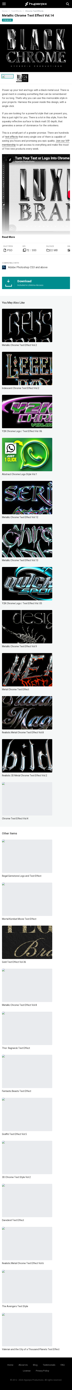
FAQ (63, 1364)
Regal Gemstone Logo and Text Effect (21, 876)
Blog (35, 1364)
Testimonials (49, 1364)
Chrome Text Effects (34, 11)
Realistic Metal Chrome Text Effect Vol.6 (23, 1263)
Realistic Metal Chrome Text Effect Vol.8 (23, 732)
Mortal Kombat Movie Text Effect (19, 919)
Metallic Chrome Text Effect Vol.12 (20, 517)
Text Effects (16, 11)
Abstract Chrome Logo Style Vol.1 (19, 474)
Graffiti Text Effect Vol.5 (14, 1134)
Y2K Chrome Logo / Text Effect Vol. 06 (22, 431)
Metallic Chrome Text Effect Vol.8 (19, 1005)
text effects (11, 137)
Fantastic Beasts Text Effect (16, 1091)
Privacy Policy (42, 1370)
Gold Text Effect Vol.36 (14, 962)
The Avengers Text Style (15, 1306)
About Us (23, 1364)
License (26, 1370)
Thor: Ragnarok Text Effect (16, 1048)
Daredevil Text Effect (13, 1220)
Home (5, 11)
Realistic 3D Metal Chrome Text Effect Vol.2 (24, 775)
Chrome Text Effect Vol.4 (15, 818)
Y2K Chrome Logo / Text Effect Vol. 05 (22, 603)
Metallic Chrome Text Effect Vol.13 (20, 560)
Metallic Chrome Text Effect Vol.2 (19, 345)
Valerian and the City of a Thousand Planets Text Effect (30, 1349)
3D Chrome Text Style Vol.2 (16, 1177)
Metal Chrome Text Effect (15, 689)
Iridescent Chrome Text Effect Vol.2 (20, 388)
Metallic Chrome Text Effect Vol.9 (19, 646)
